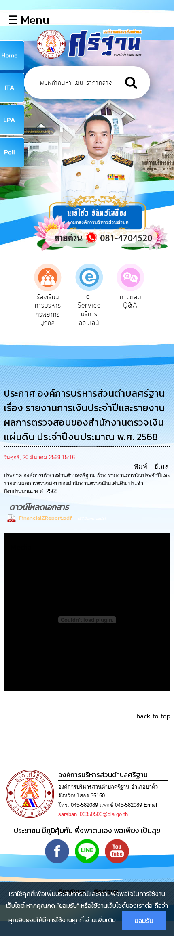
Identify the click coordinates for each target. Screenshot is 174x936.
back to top (153, 716)
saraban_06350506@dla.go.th (93, 814)
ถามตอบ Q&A (130, 301)
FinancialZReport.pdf (45, 518)
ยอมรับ (143, 921)
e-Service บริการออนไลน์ (89, 310)
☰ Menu (28, 19)
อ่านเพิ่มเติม (100, 920)
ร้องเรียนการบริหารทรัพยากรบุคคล (48, 310)
